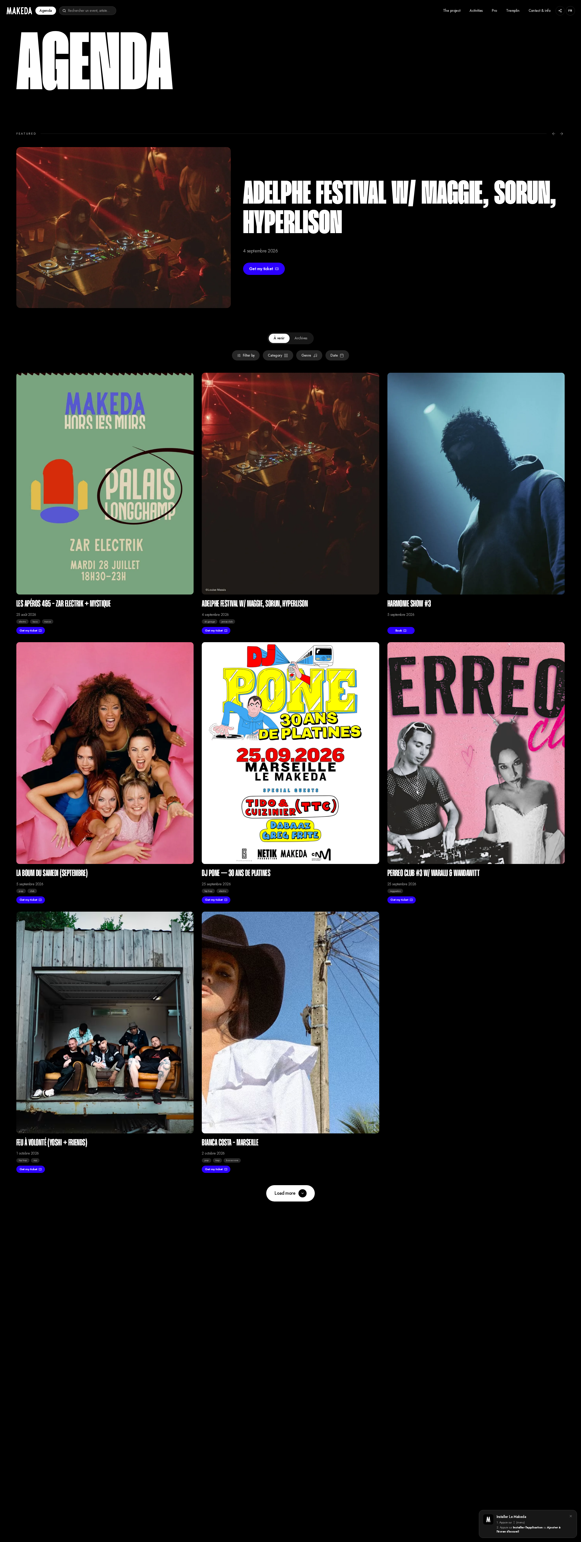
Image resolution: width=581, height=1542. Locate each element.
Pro (494, 10)
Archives (301, 338)
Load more (284, 1193)
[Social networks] (560, 10)
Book (258, 254)
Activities (476, 10)
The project (451, 10)
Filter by (249, 355)
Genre (306, 355)
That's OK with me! (55, 1521)
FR (570, 10)
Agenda (45, 10)
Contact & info (539, 10)
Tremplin (512, 10)
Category (275, 355)
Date (334, 355)
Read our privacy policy (55, 1530)
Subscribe (85, 1505)
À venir (279, 338)
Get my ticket (28, 630)
